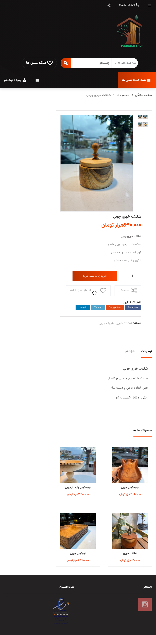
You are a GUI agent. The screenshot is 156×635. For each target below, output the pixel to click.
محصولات (123, 95)
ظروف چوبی (106, 323)
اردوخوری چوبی (78, 553)
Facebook (133, 307)
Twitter (98, 307)
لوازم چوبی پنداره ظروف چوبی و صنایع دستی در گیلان (132, 34)
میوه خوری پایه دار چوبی (78, 487)
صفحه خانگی (143, 95)
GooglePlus (115, 307)
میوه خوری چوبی (130, 487)
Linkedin (83, 307)
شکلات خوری (124, 323)
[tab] (146, 351)
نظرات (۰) (130, 351)
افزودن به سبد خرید (95, 276)
